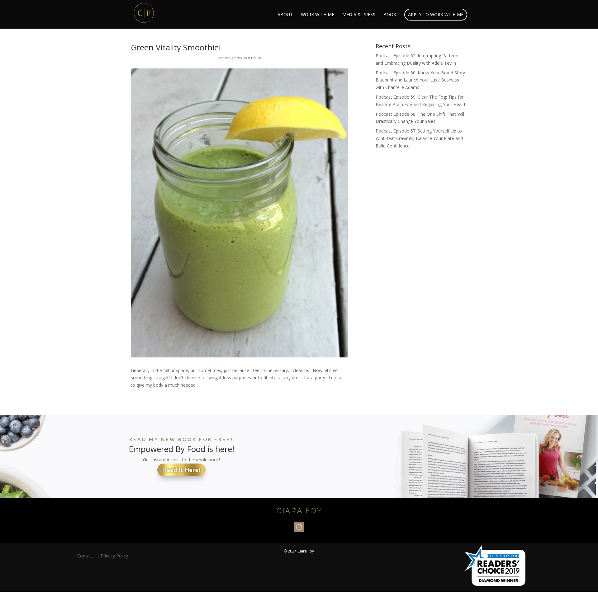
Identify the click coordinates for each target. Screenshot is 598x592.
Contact (86, 556)
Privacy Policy (114, 556)
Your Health (252, 58)
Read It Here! (181, 469)
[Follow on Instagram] (299, 527)
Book (389, 14)
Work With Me (317, 14)
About (285, 14)
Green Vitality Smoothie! (176, 47)
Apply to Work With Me (435, 14)
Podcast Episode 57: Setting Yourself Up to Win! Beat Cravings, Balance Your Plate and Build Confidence (419, 138)
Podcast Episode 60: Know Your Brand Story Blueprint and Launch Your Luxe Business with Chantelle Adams (420, 80)
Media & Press (358, 14)
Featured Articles (230, 58)
